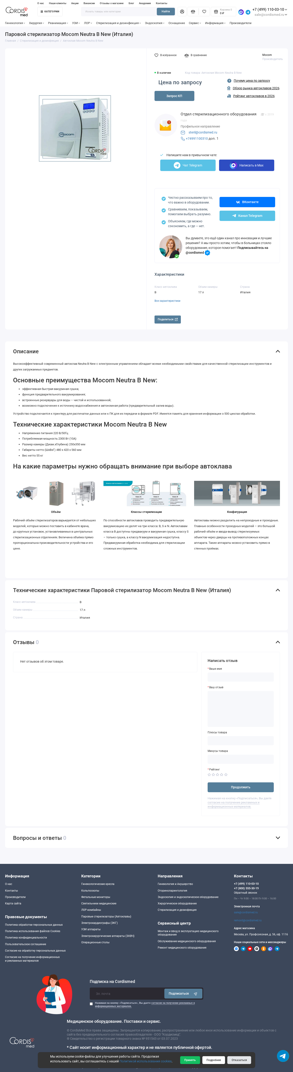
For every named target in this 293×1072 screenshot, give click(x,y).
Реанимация (57, 23)
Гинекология (14, 23)
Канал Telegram (250, 216)
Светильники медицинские (98, 903)
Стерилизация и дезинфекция (117, 23)
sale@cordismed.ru (246, 912)
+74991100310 (197, 138)
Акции (75, 3)
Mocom (267, 55)
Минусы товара (218, 751)
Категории (51, 11)
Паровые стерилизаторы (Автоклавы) (106, 916)
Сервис (194, 23)
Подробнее (213, 1060)
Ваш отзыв (216, 687)
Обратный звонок (245, 892)
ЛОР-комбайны (91, 909)
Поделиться (166, 319)
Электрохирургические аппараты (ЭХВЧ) (107, 936)
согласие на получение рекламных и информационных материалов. (234, 804)
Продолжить (240, 787)
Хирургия (35, 23)
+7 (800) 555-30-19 (246, 888)
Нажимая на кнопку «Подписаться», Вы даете (145, 1004)
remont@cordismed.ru (248, 920)
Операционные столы (95, 942)
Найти (166, 11)
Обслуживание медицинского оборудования (187, 941)
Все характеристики (167, 300)
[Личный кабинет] (182, 11)
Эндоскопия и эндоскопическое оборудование (188, 897)
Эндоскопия (153, 23)
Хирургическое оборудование (177, 903)
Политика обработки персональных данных (34, 924)
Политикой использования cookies (145, 1061)
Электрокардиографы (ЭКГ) (99, 923)
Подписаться (179, 993)
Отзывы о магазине (112, 3)
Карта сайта (13, 903)
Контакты (161, 3)
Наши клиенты (57, 3)
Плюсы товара (217, 732)
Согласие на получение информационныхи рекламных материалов (32, 958)
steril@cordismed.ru (203, 132)
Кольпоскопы (90, 890)
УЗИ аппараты (90, 929)
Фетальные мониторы (95, 897)
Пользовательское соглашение (25, 944)
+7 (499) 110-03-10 (268, 9)
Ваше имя (215, 668)
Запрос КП (174, 96)
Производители (241, 23)
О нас (40, 3)
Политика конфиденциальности (26, 937)
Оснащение (176, 23)
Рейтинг (214, 769)
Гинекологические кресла (97, 884)
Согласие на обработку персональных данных (35, 950)
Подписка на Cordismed (112, 981)
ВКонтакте (250, 202)
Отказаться (239, 1060)
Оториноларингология (172, 890)
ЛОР (87, 23)
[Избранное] (204, 11)
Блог (131, 3)
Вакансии (89, 3)
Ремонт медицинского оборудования (182, 947)
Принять (190, 1060)
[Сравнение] (193, 11)
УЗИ (75, 23)
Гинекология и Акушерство (175, 884)
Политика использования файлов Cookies (32, 931)
